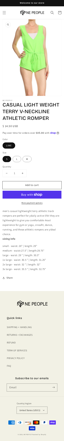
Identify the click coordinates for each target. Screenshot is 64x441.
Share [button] (9, 277)
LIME (9, 145)
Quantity (7, 166)
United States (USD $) (29, 410)
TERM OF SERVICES (17, 350)
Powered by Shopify (39, 434)
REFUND (11, 342)
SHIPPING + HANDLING (19, 327)
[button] (4, 12)
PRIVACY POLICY (16, 358)
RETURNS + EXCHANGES (19, 334)
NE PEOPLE (27, 434)
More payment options (32, 202)
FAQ (9, 365)
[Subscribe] (53, 387)
